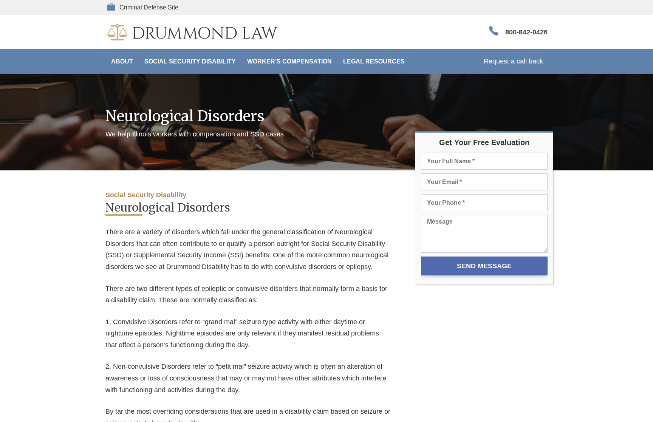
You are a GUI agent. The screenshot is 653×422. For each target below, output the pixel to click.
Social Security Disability (190, 61)
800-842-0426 (526, 32)
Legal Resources (374, 61)
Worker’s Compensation (289, 61)
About (122, 61)
